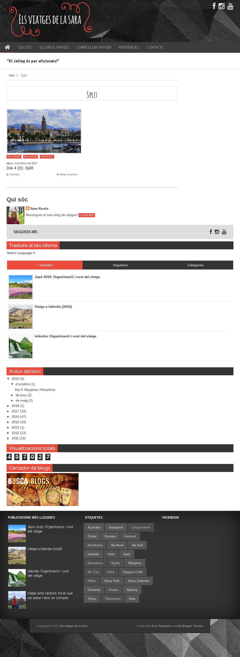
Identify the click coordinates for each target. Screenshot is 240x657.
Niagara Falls (132, 572)
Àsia (132, 598)
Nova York (112, 581)
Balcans (14, 156)
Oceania (94, 590)
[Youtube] (230, 6)
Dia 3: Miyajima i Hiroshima (35, 389)
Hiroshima (95, 545)
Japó (126, 554)
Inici (12, 75)
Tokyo (92, 598)
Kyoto (115, 563)
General (130, 536)
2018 (16, 406)
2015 (16, 422)
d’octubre (23, 384)
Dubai (92, 536)
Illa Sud (137, 545)
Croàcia (47, 156)
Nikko (92, 581)
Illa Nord (117, 545)
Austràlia (94, 527)
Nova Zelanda (138, 581)
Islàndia (93, 554)
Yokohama (112, 598)
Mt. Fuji (93, 572)
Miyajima (134, 563)
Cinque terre (140, 527)
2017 (16, 411)
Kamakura (95, 563)
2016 (16, 416)
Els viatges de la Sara (74, 626)
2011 (16, 438)
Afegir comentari (68, 174)
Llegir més (86, 215)
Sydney (132, 590)
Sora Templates (161, 626)
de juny (21, 395)
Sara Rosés (39, 208)
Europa (110, 536)
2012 (16, 433)
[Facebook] (214, 6)
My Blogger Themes (190, 626)
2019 (16, 378)
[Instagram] (221, 6)
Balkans (30, 156)
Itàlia (111, 554)
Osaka (113, 590)
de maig (22, 400)
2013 (16, 427)
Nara (110, 572)
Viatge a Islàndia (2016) (44, 549)
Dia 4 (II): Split (20, 168)
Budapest (116, 527)
